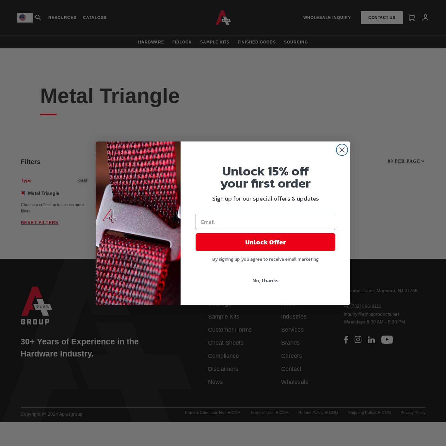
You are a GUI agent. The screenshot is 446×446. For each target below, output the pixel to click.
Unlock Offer (265, 242)
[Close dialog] (342, 150)
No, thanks (265, 280)
